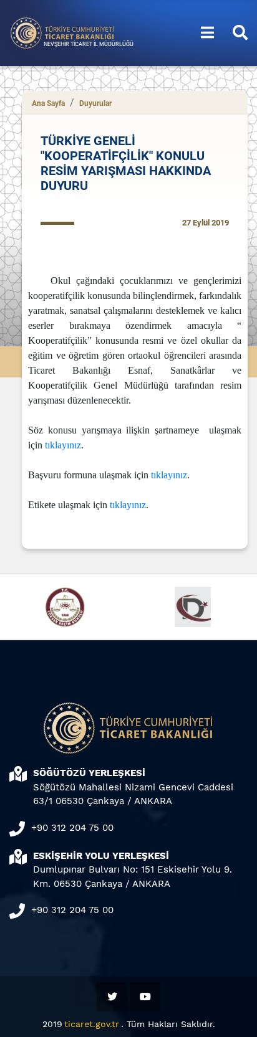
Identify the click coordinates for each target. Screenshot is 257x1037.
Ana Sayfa (48, 103)
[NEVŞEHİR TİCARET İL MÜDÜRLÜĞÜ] (62, 32)
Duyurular (95, 103)
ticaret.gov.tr (91, 1024)
